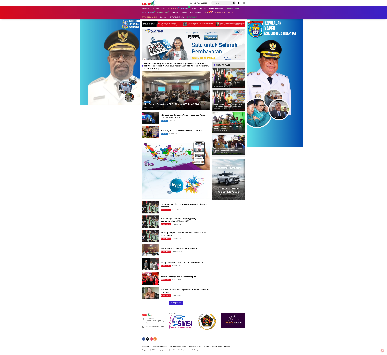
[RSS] (155, 339)
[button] (234, 3)
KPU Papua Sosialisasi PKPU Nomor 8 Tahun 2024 (171, 104)
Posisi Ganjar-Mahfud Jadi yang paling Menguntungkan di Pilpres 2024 (178, 219)
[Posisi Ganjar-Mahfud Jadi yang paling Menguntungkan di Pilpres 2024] (150, 221)
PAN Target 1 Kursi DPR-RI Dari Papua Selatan (181, 130)
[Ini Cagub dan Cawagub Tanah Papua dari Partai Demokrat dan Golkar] (150, 118)
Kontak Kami (217, 346)
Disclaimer (192, 346)
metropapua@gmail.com (155, 326)
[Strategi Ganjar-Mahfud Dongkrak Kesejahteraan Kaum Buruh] (150, 236)
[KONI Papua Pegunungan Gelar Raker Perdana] (217, 24)
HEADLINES (147, 101)
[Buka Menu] (243, 3)
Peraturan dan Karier (178, 346)
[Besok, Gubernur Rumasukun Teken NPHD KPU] (150, 250)
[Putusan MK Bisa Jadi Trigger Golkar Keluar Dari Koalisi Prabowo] (150, 293)
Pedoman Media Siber (160, 346)
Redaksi (227, 346)
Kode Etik (145, 346)
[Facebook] (143, 339)
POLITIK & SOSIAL (166, 210)
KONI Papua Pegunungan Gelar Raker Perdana (231, 24)
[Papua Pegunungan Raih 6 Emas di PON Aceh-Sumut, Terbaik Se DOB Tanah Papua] (184, 24)
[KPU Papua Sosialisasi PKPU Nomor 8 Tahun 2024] (176, 90)
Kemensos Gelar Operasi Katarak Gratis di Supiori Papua (167, 24)
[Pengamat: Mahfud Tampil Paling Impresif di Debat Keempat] (150, 207)
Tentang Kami (204, 346)
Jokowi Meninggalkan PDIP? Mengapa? (178, 276)
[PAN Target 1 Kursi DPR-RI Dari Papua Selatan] (150, 132)
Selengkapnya (176, 303)
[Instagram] (151, 339)
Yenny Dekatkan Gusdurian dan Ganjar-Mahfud (182, 262)
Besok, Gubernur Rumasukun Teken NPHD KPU (181, 248)
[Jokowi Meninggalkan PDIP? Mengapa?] (150, 278)
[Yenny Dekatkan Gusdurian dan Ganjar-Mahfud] (150, 264)
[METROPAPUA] (150, 3)
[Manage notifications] (382, 350)
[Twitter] (147, 339)
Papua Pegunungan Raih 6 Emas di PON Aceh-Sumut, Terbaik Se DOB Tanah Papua (199, 24)
